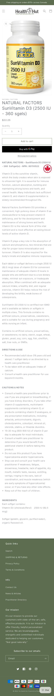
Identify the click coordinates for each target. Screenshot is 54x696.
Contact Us (11, 587)
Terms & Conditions (15, 570)
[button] (3, 11)
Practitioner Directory (16, 600)
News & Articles (13, 593)
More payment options (27, 156)
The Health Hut (23, 691)
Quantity (6, 126)
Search (9, 551)
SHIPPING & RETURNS (17, 557)
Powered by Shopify (34, 691)
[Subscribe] (45, 658)
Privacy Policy (12, 563)
